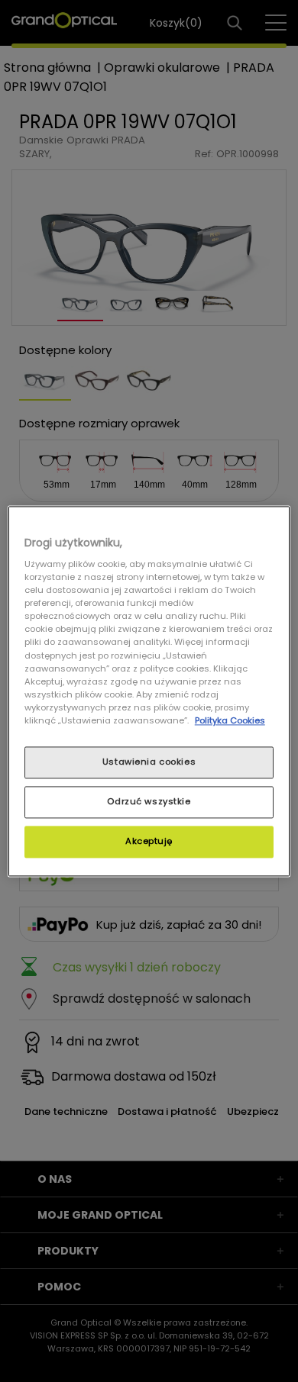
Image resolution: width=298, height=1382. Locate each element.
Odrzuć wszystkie (148, 801)
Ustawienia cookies (149, 761)
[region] (149, 691)
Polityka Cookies (230, 720)
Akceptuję (149, 841)
